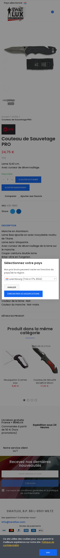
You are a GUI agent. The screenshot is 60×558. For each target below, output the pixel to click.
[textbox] (30, 279)
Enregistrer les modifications (23, 293)
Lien (48, 552)
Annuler (11, 287)
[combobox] (30, 279)
